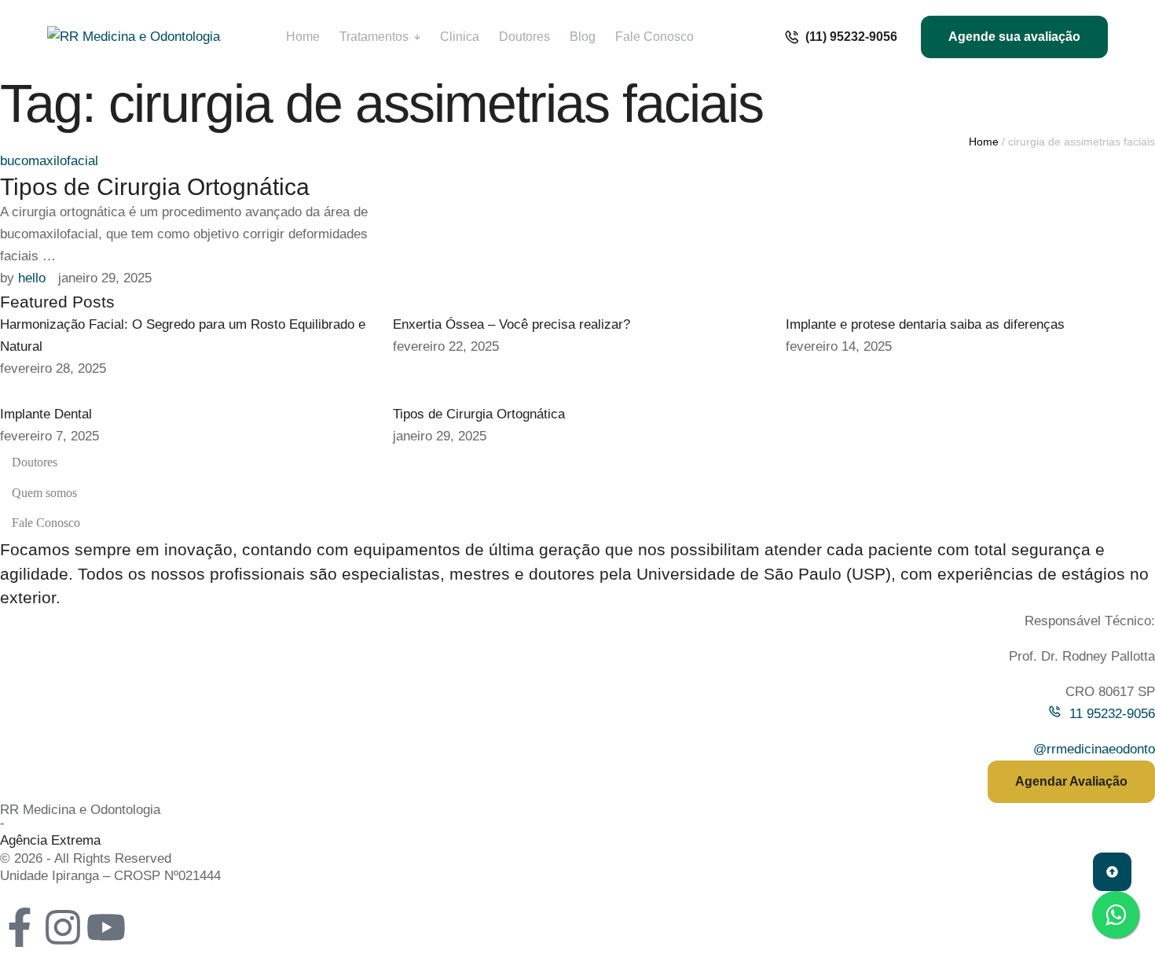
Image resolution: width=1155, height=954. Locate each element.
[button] (840, 37)
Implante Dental (46, 414)
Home (984, 141)
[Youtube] (106, 927)
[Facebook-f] (19, 927)
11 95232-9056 (1112, 713)
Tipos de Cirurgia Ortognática (155, 187)
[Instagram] (62, 927)
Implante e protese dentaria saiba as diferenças (925, 324)
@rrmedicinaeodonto (1094, 749)
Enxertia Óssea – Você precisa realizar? (511, 324)
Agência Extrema (50, 840)
